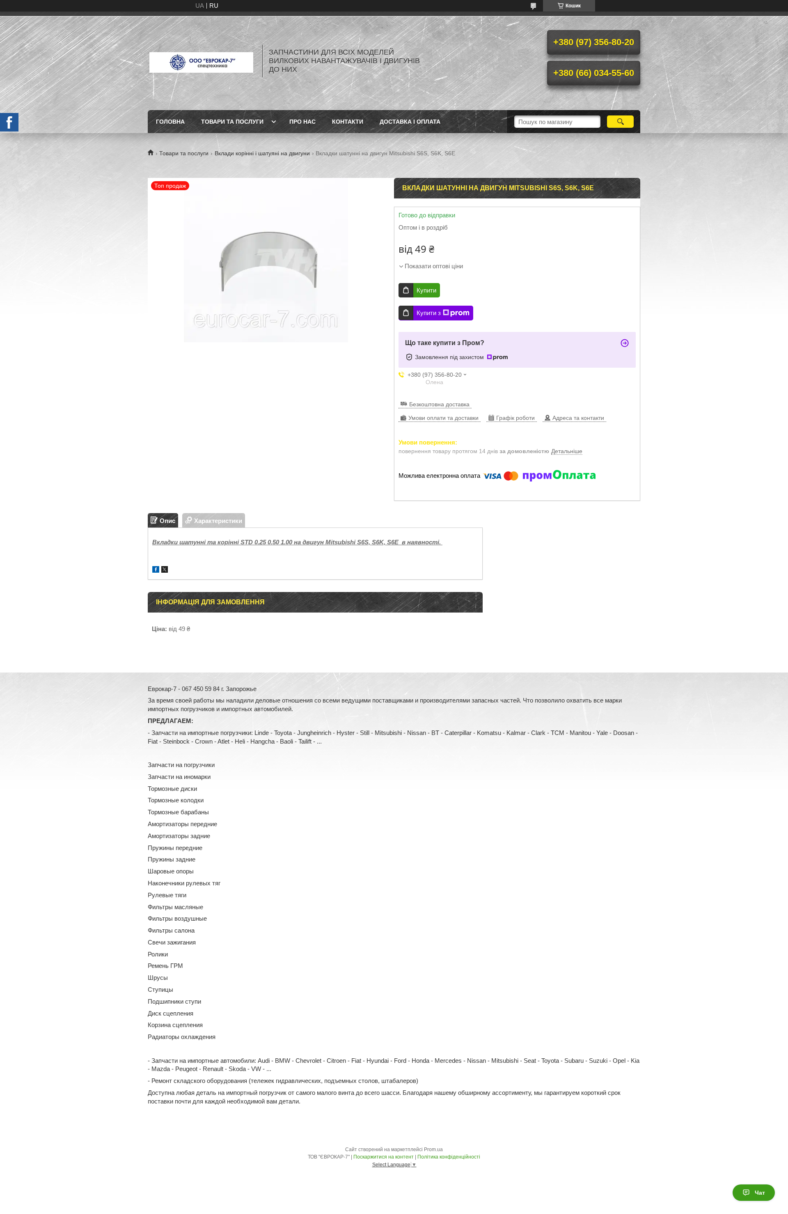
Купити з (429, 312)
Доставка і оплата (410, 121)
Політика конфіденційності (448, 1157)
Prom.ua (433, 1149)
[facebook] (155, 570)
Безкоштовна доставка (439, 404)
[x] (164, 570)
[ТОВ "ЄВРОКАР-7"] (201, 61)
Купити (426, 290)
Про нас (302, 121)
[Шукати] (620, 121)
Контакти (347, 121)
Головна (170, 121)
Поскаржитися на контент (383, 1157)
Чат (760, 1192)
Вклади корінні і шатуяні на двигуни (262, 153)
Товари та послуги (232, 121)
